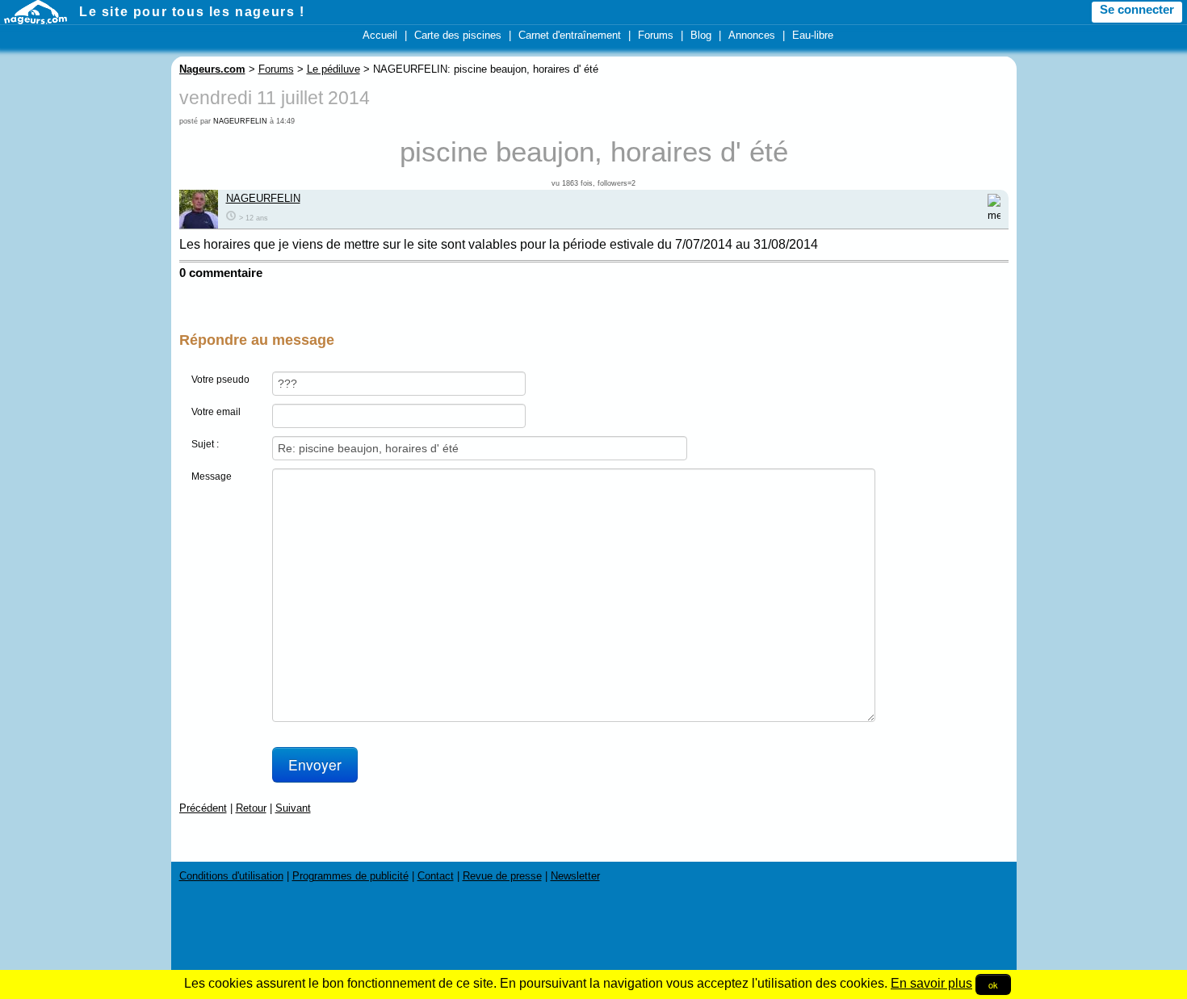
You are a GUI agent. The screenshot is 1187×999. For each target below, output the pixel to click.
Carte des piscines (457, 35)
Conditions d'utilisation (231, 876)
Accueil (380, 35)
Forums (655, 35)
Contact (435, 876)
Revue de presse (502, 876)
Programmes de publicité (350, 876)
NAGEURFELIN (240, 121)
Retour (251, 808)
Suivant (293, 808)
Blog (700, 35)
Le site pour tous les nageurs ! (192, 12)
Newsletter (575, 876)
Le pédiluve (333, 69)
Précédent (203, 808)
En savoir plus (931, 983)
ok (993, 984)
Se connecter (1137, 9)
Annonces (751, 35)
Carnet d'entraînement (569, 35)
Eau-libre (812, 35)
